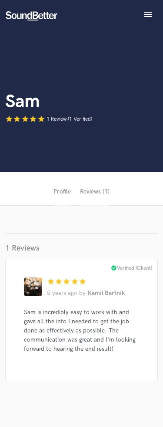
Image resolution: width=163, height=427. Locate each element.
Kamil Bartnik (106, 293)
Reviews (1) (95, 191)
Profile (62, 191)
